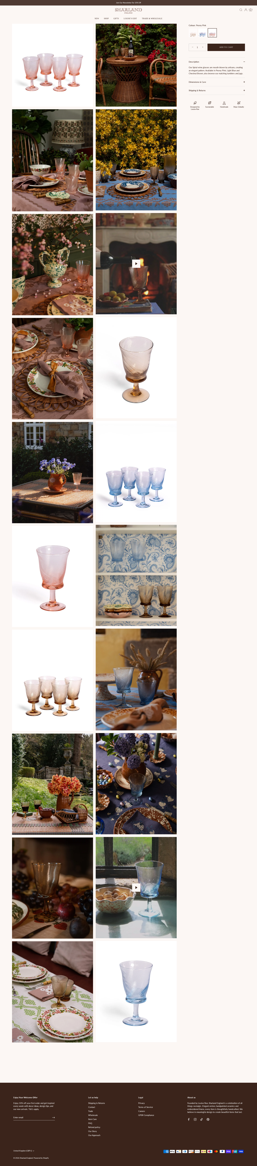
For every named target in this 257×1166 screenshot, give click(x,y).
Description (194, 62)
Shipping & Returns (197, 90)
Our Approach (94, 1135)
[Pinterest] (208, 1119)
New (97, 19)
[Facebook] (188, 1119)
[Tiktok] (201, 1119)
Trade (90, 1111)
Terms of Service (145, 1107)
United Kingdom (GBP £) (22, 1151)
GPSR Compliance (146, 1115)
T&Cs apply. (34, 1109)
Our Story (92, 1131)
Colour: (197, 25)
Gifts (116, 19)
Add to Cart (226, 47)
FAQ (90, 1123)
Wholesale (93, 1115)
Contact (91, 1107)
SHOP (106, 19)
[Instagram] (195, 1119)
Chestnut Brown (193, 33)
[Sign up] (53, 1117)
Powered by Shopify (41, 1158)
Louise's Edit (130, 19)
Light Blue (202, 33)
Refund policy (94, 1127)
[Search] (241, 10)
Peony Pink (212, 33)
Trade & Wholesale (152, 19)
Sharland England (26, 1158)
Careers (141, 1111)
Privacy (141, 1103)
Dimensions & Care (197, 82)
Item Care (92, 1119)
